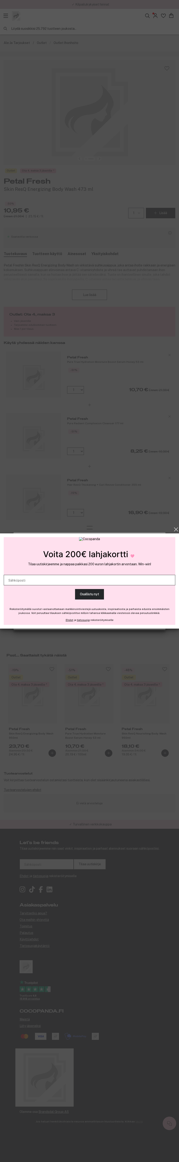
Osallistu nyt (89, 594)
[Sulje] (176, 529)
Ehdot (69, 620)
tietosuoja (83, 620)
